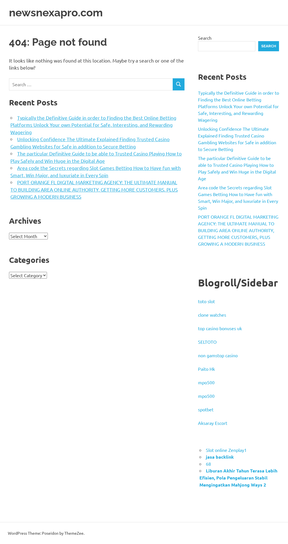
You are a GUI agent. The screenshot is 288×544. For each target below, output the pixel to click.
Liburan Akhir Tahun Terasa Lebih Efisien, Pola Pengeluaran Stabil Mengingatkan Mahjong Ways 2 (238, 478)
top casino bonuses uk (220, 328)
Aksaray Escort (212, 423)
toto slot (206, 301)
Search (205, 38)
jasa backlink (220, 457)
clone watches (212, 314)
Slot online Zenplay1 (226, 450)
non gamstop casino (218, 355)
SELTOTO (207, 342)
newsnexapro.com (56, 12)
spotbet (205, 409)
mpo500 (206, 382)
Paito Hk (206, 369)
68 (208, 464)
